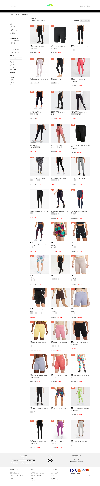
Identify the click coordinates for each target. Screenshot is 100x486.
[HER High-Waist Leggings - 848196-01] (60, 166)
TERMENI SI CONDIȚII (14, 473)
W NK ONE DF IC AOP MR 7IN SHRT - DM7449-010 (59, 409)
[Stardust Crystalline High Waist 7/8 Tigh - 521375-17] (39, 67)
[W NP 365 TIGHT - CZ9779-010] (39, 34)
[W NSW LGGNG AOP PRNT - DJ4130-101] (80, 396)
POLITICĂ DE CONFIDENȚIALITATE (17, 475)
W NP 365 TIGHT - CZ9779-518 (57, 441)
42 (11, 67)
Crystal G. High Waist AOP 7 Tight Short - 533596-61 (39, 277)
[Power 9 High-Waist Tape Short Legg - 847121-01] (39, 297)
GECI (11, 24)
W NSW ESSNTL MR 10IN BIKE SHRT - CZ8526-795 (38, 343)
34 (11, 61)
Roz (12, 80)
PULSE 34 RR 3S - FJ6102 (35, 112)
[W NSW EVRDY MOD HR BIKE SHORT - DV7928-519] (80, 297)
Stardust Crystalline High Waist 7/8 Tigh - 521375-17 (39, 80)
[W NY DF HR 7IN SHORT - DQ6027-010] (80, 330)
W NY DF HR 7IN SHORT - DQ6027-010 (79, 342)
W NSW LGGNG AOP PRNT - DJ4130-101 (80, 408)
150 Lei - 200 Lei (14, 52)
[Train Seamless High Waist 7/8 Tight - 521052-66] (39, 231)
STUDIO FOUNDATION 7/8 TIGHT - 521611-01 (58, 80)
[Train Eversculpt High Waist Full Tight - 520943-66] (80, 199)
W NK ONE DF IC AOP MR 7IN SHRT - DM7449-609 (59, 244)
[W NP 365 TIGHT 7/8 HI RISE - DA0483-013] (60, 264)
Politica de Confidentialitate (25, 463)
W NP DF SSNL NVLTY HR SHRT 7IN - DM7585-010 (79, 244)
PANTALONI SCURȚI (14, 30)
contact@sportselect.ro (77, 461)
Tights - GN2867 (34, 145)
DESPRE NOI (12, 472)
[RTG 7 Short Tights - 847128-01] (60, 34)
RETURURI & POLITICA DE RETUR (37, 473)
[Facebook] (49, 460)
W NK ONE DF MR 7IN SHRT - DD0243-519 (39, 375)
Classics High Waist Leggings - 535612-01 (39, 441)
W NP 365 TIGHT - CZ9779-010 (37, 46)
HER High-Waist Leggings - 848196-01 (59, 178)
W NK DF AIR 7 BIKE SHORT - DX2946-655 (60, 375)
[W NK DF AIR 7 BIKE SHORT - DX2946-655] (60, 363)
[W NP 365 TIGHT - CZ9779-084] (80, 166)
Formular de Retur (34, 477)
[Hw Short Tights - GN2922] (60, 133)
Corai (12, 82)
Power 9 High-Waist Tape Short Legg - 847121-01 (38, 310)
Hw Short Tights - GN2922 (56, 145)
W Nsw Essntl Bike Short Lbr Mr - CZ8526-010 (80, 146)
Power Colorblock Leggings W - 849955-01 (39, 211)
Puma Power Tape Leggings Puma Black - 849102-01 (80, 47)
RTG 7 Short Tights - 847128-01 (58, 46)
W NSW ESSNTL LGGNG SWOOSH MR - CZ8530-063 (79, 442)
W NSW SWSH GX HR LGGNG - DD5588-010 (39, 409)
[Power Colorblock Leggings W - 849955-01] (39, 199)
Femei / (16, 14)
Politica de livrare (13, 477)
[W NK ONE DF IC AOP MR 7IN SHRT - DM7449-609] (60, 231)
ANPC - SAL (33, 480)
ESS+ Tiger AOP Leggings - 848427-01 (38, 178)
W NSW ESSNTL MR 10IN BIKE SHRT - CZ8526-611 (59, 343)
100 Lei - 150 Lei (14, 51)
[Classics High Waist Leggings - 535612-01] (39, 429)
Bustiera (12, 21)
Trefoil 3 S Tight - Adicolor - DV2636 (79, 112)
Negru (12, 77)
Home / (12, 14)
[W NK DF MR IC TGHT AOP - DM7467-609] (80, 363)
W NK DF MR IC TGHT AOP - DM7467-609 (80, 375)
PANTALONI (12, 29)
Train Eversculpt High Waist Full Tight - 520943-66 (80, 212)
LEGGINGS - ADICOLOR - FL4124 (58, 112)
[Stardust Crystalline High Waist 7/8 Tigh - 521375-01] (60, 199)
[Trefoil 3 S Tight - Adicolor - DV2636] (80, 100)
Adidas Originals (14, 40)
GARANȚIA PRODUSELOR (36, 475)
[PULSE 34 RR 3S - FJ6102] (39, 100)
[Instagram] (51, 460)
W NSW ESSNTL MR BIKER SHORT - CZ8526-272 (79, 277)
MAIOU (11, 27)
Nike (12, 42)
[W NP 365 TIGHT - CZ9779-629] (80, 67)
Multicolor (13, 84)
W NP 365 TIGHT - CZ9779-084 (78, 178)
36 (11, 62)
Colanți (11, 23)
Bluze (11, 20)
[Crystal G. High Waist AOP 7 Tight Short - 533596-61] (39, 264)
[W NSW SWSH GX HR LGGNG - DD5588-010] (39, 396)
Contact (11, 478)
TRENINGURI (12, 33)
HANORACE (12, 26)
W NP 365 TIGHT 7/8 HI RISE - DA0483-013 (60, 277)
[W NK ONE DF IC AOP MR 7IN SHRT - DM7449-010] (60, 396)
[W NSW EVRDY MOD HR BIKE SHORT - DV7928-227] (60, 297)
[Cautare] (29, 6)
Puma (12, 43)
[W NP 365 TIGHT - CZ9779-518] (60, 429)
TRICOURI (12, 35)
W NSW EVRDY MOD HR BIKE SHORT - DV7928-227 (59, 310)
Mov (12, 79)
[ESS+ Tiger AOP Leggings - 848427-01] (39, 166)
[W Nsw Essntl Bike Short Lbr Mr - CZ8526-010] (80, 133)
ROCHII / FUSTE (13, 32)
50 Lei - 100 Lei (14, 49)
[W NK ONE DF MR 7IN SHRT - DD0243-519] (39, 363)
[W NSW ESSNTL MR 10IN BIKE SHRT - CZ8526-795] (39, 330)
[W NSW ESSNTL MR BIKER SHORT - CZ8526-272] (80, 264)
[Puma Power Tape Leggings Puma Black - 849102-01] (80, 34)
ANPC (32, 478)
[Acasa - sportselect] (50, 6)
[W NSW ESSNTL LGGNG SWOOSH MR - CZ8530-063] (80, 429)
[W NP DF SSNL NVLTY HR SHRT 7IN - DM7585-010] (80, 231)
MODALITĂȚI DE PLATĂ (35, 472)
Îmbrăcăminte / (21, 14)
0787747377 (77, 459)
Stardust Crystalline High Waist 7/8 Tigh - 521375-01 (60, 212)
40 (11, 66)
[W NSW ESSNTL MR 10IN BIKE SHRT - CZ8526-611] (60, 330)
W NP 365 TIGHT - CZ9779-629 (78, 79)
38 (11, 64)
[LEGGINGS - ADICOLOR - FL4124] (60, 100)
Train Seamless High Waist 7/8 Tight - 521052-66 (38, 244)
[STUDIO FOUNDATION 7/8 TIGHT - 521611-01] (60, 67)
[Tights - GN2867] (39, 133)
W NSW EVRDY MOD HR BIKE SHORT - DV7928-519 (79, 310)
